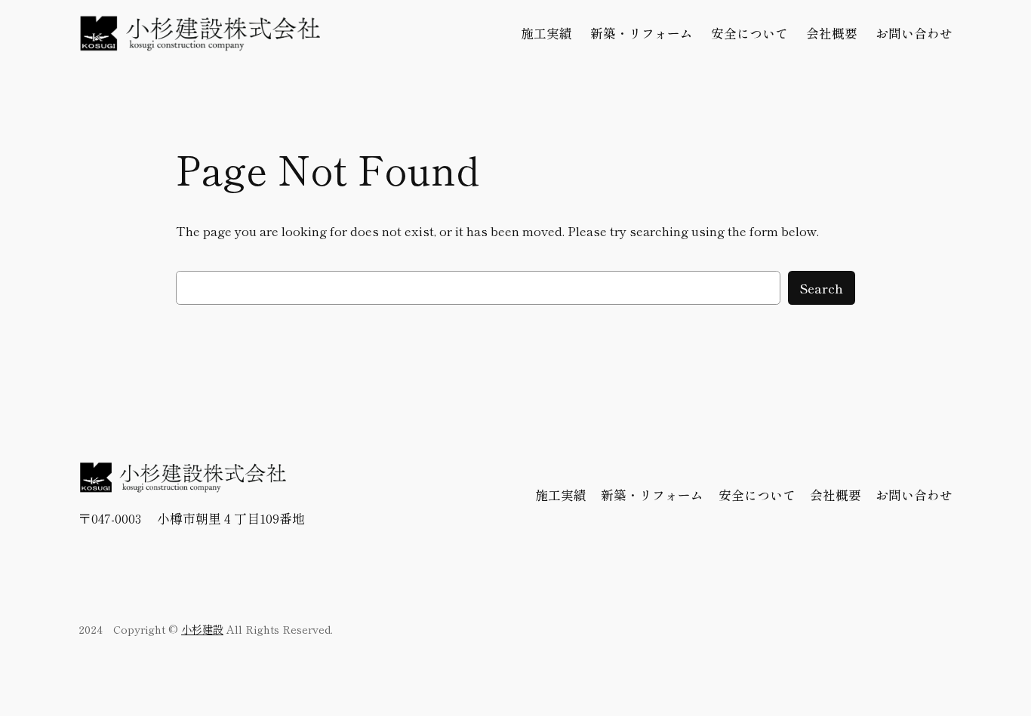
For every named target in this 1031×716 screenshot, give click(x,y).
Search (821, 288)
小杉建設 (202, 629)
